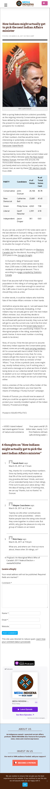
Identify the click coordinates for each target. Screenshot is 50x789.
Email (5, 620)
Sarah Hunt (18, 463)
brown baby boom (35, 326)
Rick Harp (30, 36)
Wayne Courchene (21, 505)
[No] (47, 781)
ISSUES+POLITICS (19, 413)
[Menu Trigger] (6, 5)
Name (5, 613)
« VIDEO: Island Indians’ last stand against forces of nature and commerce (13, 429)
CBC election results (37, 168)
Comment (7, 583)
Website (5, 626)
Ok (25, 784)
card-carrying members (35, 348)
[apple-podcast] (24, 663)
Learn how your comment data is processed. (23, 640)
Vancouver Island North (12, 145)
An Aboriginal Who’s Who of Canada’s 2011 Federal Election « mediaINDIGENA (23, 560)
